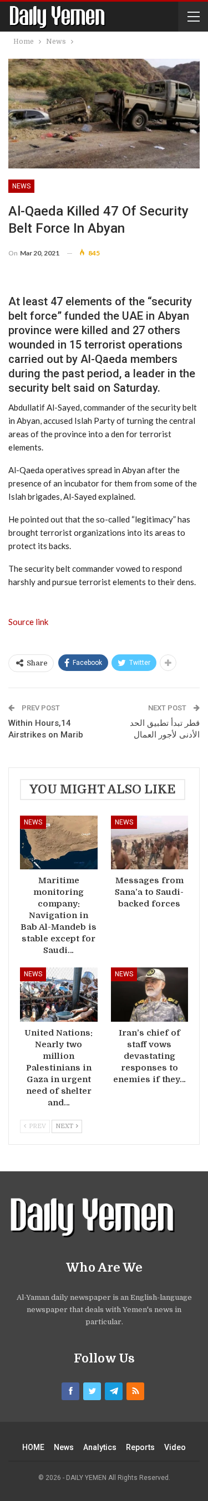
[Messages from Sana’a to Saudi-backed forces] (150, 843)
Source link (28, 622)
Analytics (99, 1447)
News (21, 186)
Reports (140, 1447)
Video (175, 1447)
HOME (33, 1447)
